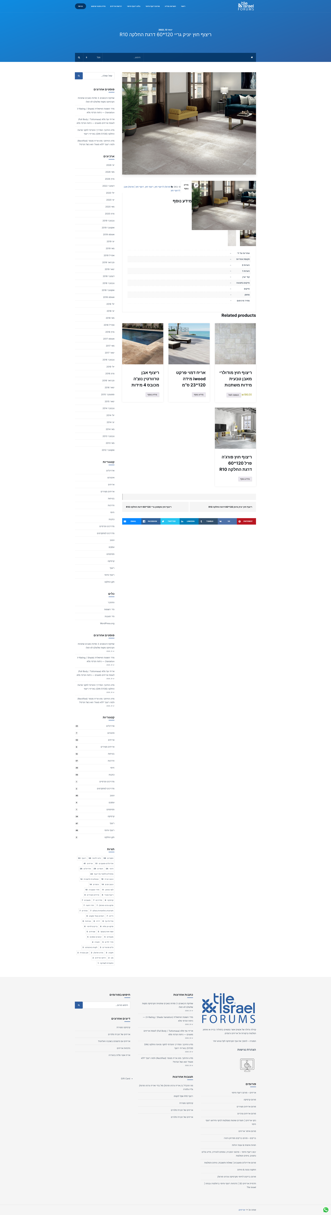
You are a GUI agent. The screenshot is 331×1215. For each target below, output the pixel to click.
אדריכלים (110, 470)
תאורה (96, 942)
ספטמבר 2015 (107, 394)
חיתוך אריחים (99, 958)
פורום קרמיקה (250, 1099)
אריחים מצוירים (107, 491)
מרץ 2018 (109, 332)
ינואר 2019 (109, 269)
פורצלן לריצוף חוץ (162, 186)
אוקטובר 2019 (108, 227)
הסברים (108, 858)
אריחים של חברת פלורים (182, 1110)
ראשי (183, 6)
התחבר (111, 602)
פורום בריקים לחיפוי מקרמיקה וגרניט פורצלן (236, 1176)
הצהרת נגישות (246, 1049)
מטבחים (108, 937)
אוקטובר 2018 (108, 290)
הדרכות (111, 505)
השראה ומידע (170, 6)
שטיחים (91, 932)
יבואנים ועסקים (94, 937)
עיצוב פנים (107, 884)
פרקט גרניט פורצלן (105, 905)
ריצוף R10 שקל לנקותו (183, 1096)
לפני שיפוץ (107, 890)
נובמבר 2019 (108, 220)
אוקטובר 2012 (108, 450)
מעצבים (86, 900)
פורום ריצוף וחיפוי (152, 6)
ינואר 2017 (109, 352)
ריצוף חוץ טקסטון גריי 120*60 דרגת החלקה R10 (148, 507)
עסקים (111, 547)
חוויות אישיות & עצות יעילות (244, 1145)
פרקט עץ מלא (106, 926)
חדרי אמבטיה (92, 890)
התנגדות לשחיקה (105, 963)
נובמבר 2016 (108, 359)
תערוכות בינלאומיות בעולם (101, 911)
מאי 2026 (109, 172)
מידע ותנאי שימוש (98, 6)
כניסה (80, 6)
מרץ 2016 (109, 373)
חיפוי (112, 512)
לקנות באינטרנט (89, 947)
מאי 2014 (110, 429)
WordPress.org (107, 623)
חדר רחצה (89, 905)
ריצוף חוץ (149, 186)
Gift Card (125, 1078)
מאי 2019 (110, 248)
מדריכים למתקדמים (105, 533)
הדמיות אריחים (123, 1048)
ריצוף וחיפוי (109, 575)
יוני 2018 (110, 311)
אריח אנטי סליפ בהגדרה (119, 1055)
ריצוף (112, 568)
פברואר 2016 (108, 380)
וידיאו (110, 916)
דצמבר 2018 (108, 276)
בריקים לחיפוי (90, 926)
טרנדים (84, 911)
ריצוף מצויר (107, 895)
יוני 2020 (110, 200)
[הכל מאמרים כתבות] (109, 57)
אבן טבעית (82, 953)
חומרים (98, 869)
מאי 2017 (110, 345)
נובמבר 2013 (108, 436)
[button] (196, 185)
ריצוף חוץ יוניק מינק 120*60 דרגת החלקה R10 (230, 507)
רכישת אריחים (116, 6)
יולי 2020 (110, 193)
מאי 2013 (110, 443)
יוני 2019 (110, 241)
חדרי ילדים (107, 942)
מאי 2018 (110, 318)
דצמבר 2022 (108, 186)
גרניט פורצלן (97, 953)
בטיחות (111, 498)
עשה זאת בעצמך (105, 932)
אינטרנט (110, 477)
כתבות (111, 519)
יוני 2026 (110, 165)
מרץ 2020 (109, 213)
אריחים (111, 484)
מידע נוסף (186, 187)
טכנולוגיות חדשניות (89, 879)
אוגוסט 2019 (108, 234)
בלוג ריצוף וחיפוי (133, 6)
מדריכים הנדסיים (106, 526)
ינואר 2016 (109, 387)
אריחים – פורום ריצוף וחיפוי (244, 1092)
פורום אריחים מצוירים (246, 1106)
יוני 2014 (110, 422)
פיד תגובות (109, 616)
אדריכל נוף (108, 921)
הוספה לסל (233, 395)
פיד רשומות (109, 609)
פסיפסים (110, 554)
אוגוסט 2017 (108, 338)
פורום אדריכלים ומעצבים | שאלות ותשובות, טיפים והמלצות (230, 1162)
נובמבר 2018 (108, 283)
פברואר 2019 (108, 262)
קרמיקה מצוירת (186, 1103)
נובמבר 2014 (108, 408)
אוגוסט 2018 (108, 297)
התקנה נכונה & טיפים (246, 1169)
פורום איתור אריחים (247, 1131)
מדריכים (97, 900)
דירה (97, 921)
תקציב (109, 953)
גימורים (94, 884)
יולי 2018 (110, 304)
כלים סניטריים (106, 947)
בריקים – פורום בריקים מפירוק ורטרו (240, 1138)
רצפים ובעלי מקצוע (95, 916)
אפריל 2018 (109, 325)
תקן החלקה (109, 582)
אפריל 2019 (109, 255)
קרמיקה (111, 561)
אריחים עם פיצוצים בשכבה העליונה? (114, 1041)
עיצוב (112, 540)
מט (110, 958)
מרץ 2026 (109, 179)
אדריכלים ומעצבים (104, 863)
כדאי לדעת (95, 858)
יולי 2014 (110, 415)
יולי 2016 (110, 366)
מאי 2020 (109, 206)
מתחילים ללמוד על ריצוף (101, 874)
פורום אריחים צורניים (246, 1113)
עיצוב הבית (107, 879)
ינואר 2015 (109, 401)
